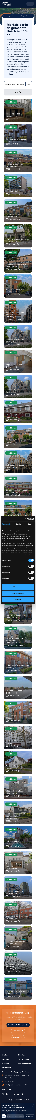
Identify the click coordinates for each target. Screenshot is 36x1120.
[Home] (6, 4)
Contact (16, 1037)
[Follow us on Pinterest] (22, 1094)
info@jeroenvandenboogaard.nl (16, 1085)
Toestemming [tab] (6, 524)
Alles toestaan (18, 587)
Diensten (21, 1055)
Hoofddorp (6, 1063)
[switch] (31, 566)
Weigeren (18, 599)
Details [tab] (18, 524)
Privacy (9, 1100)
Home (5, 16)
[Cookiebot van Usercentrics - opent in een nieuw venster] (25, 519)
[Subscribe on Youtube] (18, 1094)
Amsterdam (6, 1068)
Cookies (26, 1100)
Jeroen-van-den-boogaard (19, 16)
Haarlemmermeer (24, 1063)
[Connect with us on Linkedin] (7, 1094)
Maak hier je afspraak (16, 1025)
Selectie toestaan (18, 593)
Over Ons (5, 1059)
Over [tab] (29, 524)
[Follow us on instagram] (3, 1094)
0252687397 (16, 1031)
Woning (5, 1055)
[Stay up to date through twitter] (14, 1094)
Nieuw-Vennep (23, 1059)
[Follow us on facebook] (11, 1094)
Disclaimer (18, 1100)
